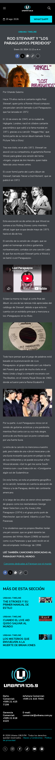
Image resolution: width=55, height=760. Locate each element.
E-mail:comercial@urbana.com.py (37, 714)
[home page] (27, 8)
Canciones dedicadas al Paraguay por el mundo (27, 563)
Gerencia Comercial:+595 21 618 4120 (10, 717)
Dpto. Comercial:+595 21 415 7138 (10, 700)
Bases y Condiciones (33, 737)
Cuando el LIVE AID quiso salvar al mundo (16, 623)
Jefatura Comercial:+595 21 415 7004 (33, 697)
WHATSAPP (41, 19)
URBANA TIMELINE (27, 32)
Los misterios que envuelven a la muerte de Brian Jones (19, 642)
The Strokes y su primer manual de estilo (16, 605)
